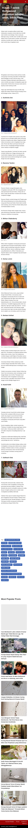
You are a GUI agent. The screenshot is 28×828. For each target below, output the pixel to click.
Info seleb (4, 555)
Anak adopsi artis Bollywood (12, 539)
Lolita (5, 22)
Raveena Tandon (5, 567)
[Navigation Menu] (5, 1)
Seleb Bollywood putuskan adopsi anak (11, 573)
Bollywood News (18, 549)
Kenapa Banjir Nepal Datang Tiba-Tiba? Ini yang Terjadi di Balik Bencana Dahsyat (13, 656)
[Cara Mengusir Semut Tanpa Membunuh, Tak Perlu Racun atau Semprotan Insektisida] (14, 709)
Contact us (24, 821)
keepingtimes (5, 561)
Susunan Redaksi (9, 821)
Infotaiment (21, 555)
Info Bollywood (20, 552)
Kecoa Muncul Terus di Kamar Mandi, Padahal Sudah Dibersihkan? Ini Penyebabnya (13, 786)
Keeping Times (5, 558)
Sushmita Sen (5, 580)
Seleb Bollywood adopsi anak (9, 570)
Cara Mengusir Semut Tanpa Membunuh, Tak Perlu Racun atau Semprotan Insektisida (12, 720)
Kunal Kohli (13, 561)
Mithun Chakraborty (7, 564)
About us (24, 823)
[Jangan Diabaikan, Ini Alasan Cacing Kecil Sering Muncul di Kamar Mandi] (14, 688)
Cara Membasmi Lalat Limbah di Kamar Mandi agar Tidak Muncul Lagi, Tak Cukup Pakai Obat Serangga (13, 634)
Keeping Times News (14, 558)
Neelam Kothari (18, 564)
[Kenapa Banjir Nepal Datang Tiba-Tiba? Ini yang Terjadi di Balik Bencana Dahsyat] (14, 645)
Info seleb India (12, 555)
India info (4, 552)
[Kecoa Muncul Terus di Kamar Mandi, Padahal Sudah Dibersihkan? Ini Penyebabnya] (14, 775)
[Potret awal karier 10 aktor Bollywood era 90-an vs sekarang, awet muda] (14, 668)
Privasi (17, 821)
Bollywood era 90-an (7, 549)
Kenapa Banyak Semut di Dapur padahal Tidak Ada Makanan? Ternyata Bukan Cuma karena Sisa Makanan (14, 809)
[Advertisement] (14, 59)
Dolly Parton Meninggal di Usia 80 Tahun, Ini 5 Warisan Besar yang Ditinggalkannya (12, 763)
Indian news (11, 552)
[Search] (25, 1)
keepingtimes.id (13, 826)
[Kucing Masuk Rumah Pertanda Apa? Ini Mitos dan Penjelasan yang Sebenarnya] (14, 731)
